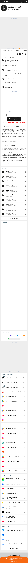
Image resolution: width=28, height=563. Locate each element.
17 (11, 82)
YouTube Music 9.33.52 (11, 415)
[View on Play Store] (20, 54)
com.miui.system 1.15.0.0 (11, 442)
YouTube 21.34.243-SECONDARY (13, 461)
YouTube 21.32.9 (9, 466)
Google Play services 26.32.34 (12, 470)
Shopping (4, 54)
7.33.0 (17, 15)
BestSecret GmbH (14, 9)
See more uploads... (14, 218)
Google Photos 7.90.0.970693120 (13, 502)
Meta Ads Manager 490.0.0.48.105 (13, 535)
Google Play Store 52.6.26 (11, 401)
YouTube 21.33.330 (10, 488)
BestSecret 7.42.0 (9, 204)
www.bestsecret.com (6, 163)
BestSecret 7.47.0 (9, 185)
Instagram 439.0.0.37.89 (11, 420)
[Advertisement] (14, 33)
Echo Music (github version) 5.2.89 (13, 392)
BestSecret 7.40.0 (9, 213)
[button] (17, 54)
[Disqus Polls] (14, 242)
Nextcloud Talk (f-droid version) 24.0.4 (14, 530)
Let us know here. (17, 555)
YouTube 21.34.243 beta (11, 447)
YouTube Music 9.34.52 (11, 521)
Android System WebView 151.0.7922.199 (11, 507)
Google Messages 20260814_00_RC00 (10, 517)
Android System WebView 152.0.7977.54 (11, 498)
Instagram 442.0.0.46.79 (11, 438)
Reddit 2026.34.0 (9, 452)
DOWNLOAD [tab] (4, 50)
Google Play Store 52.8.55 (11, 410)
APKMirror (5, 1)
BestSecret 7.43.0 (9, 199)
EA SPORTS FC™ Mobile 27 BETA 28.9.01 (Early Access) (13, 479)
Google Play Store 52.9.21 (11, 493)
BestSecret (12, 15)
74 (10, 59)
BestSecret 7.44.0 (9, 194)
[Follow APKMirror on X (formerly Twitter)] (4, 335)
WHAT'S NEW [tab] (10, 50)
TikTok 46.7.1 (8, 512)
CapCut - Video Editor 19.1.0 (12, 382)
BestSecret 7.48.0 (9, 180)
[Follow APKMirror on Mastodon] (10, 335)
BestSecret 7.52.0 (9, 171)
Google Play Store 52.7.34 (11, 396)
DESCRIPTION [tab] (17, 50)
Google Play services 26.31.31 (12, 456)
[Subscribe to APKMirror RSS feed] (24, 335)
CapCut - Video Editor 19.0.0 (12, 387)
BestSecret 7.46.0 (9, 190)
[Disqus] (14, 277)
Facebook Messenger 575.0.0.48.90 (13, 484)
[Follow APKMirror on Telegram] (17, 335)
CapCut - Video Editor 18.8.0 (12, 377)
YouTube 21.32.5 (9, 406)
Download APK (15, 118)
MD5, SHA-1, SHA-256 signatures (12, 78)
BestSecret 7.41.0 (9, 209)
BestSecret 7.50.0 (9, 176)
